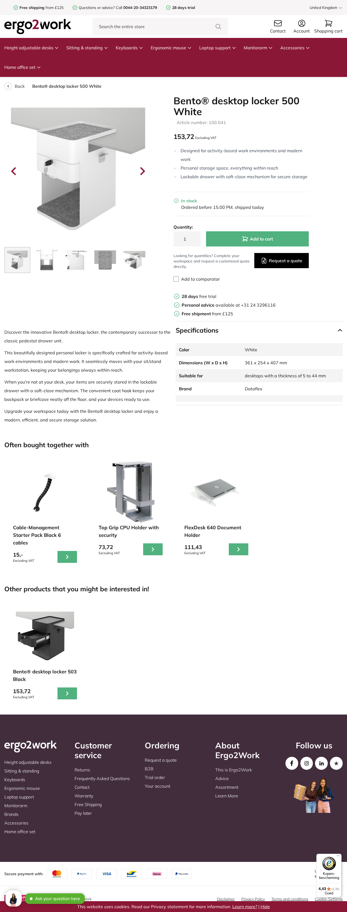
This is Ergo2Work (233, 770)
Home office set (20, 67)
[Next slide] (142, 171)
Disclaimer (226, 899)
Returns (82, 770)
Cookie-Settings (329, 899)
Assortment (226, 787)
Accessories (292, 47)
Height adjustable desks (28, 47)
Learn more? (244, 906)
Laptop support (215, 47)
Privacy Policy (253, 899)
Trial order (155, 777)
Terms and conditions (289, 899)
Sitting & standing (84, 47)
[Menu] (338, 857)
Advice (222, 778)
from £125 (41, 7)
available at (211, 305)
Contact (82, 787)
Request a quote (285, 260)
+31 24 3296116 (258, 305)
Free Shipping (88, 804)
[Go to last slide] (14, 171)
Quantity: (183, 227)
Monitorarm (255, 47)
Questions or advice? (97, 7)
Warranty (84, 796)
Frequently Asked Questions (102, 778)
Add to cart (261, 239)
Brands (11, 814)
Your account (157, 786)
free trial (199, 296)
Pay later (83, 813)
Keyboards (127, 47)
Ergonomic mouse (168, 47)
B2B (149, 768)
